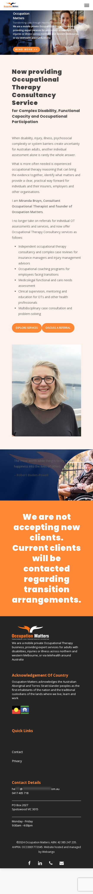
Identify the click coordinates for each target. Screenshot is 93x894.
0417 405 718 (20, 793)
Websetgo (48, 852)
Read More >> (26, 49)
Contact (17, 752)
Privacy (17, 761)
